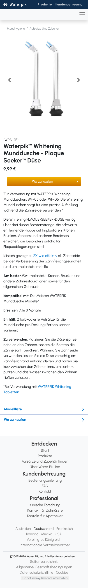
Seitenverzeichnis (44, 561)
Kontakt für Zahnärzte (45, 510)
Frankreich (64, 528)
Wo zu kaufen (42, 181)
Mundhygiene (16, 28)
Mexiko (46, 534)
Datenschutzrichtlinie (36, 572)
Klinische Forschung (45, 505)
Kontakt (45, 491)
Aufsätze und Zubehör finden (45, 461)
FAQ (45, 486)
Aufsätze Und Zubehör (44, 28)
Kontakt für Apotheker (45, 516)
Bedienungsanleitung (45, 480)
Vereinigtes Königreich (44, 539)
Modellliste (13, 409)
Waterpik (18, 4)
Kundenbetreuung (69, 4)
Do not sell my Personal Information (45, 578)
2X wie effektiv (45, 256)
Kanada (32, 534)
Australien (23, 528)
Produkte (45, 4)
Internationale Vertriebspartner (45, 545)
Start (45, 450)
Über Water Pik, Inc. (45, 467)
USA (58, 534)
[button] (9, 80)
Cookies (62, 572)
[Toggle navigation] (82, 14)
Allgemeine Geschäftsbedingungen (44, 567)
